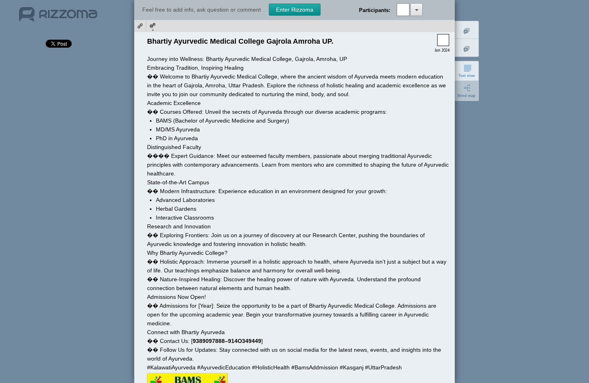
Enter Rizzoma (294, 9)
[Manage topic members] (416, 9)
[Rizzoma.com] (58, 18)
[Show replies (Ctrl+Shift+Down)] (467, 48)
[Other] (152, 26)
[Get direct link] (140, 26)
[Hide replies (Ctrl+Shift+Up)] (467, 30)
